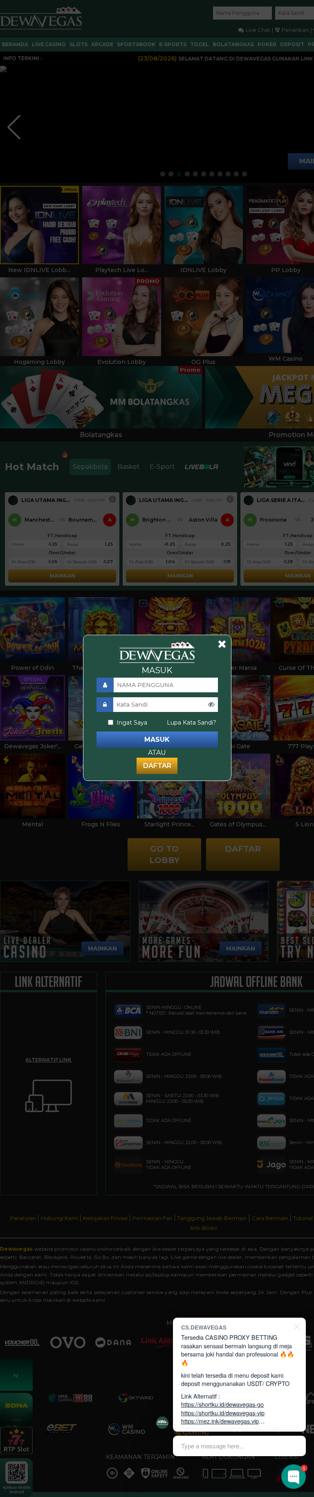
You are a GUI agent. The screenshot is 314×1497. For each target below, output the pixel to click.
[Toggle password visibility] (211, 704)
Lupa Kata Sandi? (191, 722)
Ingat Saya (132, 722)
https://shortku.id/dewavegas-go (222, 1404)
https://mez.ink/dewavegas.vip (220, 1421)
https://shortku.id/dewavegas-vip (223, 1412)
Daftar (157, 766)
